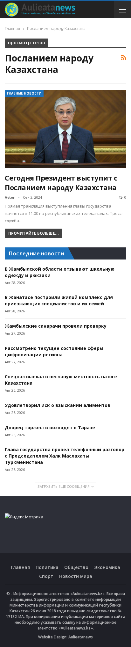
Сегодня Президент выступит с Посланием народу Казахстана (61, 182)
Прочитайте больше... (33, 233)
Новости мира (75, 576)
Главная (20, 567)
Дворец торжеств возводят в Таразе (50, 427)
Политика (47, 567)
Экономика (107, 567)
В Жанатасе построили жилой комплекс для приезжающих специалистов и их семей (59, 300)
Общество (76, 567)
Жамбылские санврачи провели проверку (56, 326)
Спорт (46, 576)
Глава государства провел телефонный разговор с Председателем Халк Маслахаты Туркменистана (64, 455)
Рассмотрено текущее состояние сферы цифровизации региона (54, 351)
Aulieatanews (80, 637)
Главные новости (24, 93)
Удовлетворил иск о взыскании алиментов (57, 405)
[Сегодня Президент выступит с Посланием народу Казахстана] (65, 129)
